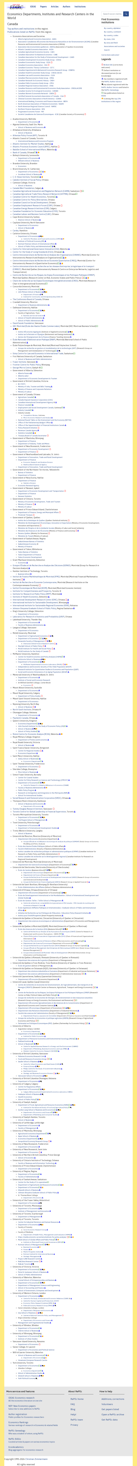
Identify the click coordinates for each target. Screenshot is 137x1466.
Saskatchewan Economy (27, 544)
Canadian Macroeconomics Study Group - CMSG (36, 78)
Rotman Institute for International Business (38, 1254)
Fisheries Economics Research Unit (31, 1056)
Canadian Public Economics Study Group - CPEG (36, 83)
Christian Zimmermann (36, 1459)
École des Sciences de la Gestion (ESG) (33, 929)
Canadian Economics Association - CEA (32, 65)
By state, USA (109, 39)
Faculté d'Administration (27, 849)
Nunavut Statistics (25, 496)
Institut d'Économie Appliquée (29, 332)
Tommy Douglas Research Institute (28, 809)
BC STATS (21, 384)
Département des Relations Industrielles (33, 1011)
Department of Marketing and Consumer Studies (40, 1115)
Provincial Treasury (25, 515)
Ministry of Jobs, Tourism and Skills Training (34, 387)
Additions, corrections (113, 1399)
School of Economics (26, 1158)
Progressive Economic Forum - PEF (31, 112)
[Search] (126, 13)
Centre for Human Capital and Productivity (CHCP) (41, 1301)
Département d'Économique (29, 1008)
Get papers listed (110, 1409)
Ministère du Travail (25, 536)
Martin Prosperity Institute (32, 1252)
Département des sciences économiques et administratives (40, 921)
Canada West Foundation (23, 188)
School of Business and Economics (31, 127)
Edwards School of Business (28, 1190)
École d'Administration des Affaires (31, 887)
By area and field (111, 43)
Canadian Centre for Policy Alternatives (30, 200)
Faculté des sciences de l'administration (33, 1013)
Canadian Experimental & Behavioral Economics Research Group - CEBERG (46, 70)
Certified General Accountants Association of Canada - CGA (41, 96)
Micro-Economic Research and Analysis (37, 418)
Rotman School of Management (30, 1245)
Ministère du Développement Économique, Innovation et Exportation (44, 523)
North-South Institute (22, 710)
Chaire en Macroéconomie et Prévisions (37, 941)
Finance (26, 1249)
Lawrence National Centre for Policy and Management (42, 1315)
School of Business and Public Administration (35, 359)
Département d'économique (33, 872)
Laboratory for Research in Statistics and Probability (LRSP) (38, 617)
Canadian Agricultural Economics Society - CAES (36, 52)
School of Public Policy (26, 1099)
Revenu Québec (24, 533)
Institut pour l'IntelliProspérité (29, 916)
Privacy (74, 1425)
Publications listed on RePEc (21, 32)
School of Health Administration (30, 318)
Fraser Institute (19, 362)
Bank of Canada (19, 152)
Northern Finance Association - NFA (31, 109)
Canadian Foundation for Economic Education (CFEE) (35, 211)
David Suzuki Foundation (23, 323)
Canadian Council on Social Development (30, 203)
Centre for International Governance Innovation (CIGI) (36, 249)
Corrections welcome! (110, 55)
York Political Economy (26, 1378)
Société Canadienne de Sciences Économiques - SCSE (38, 114)
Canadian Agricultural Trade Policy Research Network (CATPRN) (40, 194)
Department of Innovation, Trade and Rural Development (40, 457)
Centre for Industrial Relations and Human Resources (38, 1222)
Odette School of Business (28, 1331)
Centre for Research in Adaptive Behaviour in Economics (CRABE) (46, 785)
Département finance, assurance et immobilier (39, 1016)
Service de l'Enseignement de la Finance (33, 337)
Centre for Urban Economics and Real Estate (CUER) (41, 1064)
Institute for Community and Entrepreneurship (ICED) (42, 297)
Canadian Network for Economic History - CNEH (36, 81)
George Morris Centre (22, 368)
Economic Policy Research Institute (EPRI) (37, 1303)
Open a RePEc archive (113, 1414)
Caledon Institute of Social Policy (27, 180)
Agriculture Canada (25, 397)
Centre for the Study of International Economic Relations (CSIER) (45, 1298)
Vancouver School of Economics (30, 1076)
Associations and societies (114, 46)
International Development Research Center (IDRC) (35, 600)
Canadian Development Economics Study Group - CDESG (39, 60)
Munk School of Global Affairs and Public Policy (36, 1240)
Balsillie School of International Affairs (29, 150)
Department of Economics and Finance (37, 1112)
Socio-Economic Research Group (35, 1230)
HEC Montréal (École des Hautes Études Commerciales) (36, 326)
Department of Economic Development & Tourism (37, 379)
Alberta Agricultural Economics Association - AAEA (37, 39)
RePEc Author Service (113, 81)
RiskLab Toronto (24, 1264)
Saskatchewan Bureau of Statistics (31, 541)
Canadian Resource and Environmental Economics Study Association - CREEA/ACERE (50, 88)
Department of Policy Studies (29, 696)
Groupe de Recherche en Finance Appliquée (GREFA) (41, 882)
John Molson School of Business (30, 292)
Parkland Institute (24, 1041)
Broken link (108, 65)
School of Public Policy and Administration (34, 246)
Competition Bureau (30, 415)
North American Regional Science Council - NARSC (37, 106)
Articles (54, 6)
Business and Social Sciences (33, 315)
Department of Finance (31, 294)
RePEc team (77, 1419)
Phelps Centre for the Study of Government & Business (42, 1069)
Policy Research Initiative (27, 428)
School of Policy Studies (27, 731)
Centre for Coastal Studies (28, 778)
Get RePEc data (109, 1419)
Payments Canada (20, 718)
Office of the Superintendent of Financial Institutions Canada (41, 425)
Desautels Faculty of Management (31, 641)
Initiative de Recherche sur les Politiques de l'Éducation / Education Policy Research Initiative (53, 913)
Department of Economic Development (33, 449)
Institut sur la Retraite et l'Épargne (31, 334)
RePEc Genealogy (111, 90)
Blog (73, 1409)
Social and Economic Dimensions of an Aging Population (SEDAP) (43, 672)
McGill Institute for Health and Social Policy (34, 649)
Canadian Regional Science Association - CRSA (35, 86)
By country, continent (112, 32)
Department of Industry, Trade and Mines (33, 444)
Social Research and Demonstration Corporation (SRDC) (37, 798)
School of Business (25, 133)
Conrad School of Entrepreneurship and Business (36, 1280)
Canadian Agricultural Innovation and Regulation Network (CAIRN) (41, 191)
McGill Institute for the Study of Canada (33, 651)
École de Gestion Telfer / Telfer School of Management (40, 901)
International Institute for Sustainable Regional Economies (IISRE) (41, 605)
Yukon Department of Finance (29, 555)
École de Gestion (24, 870)
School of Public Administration (30, 321)
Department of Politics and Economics (32, 740)
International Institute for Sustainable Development (35, 602)
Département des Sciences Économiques (37, 943)
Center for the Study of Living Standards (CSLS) (33, 252)
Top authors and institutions (20, 28)
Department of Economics (28, 122)
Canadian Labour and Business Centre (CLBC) (32, 214)
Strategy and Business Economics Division (38, 1073)
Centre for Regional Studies (28, 751)
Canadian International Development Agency (35, 402)
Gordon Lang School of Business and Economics (36, 1110)
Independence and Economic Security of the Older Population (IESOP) (44, 667)
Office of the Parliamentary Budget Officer (34, 423)
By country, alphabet (112, 28)
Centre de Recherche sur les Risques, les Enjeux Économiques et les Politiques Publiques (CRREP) (54, 275)
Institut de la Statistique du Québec (31, 520)
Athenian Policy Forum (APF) (25, 135)
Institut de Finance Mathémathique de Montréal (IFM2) (36, 577)
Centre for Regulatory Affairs (29, 1087)
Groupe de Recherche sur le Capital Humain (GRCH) (41, 945)
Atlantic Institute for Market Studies (28, 144)
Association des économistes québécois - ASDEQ (36, 47)
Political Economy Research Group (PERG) (38, 1305)
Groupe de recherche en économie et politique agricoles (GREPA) (43, 1018)
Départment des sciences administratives (33, 974)
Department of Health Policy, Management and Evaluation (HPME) (47, 1235)
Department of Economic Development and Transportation (41, 491)
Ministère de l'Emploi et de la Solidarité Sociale (36, 528)
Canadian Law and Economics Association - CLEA (36, 75)
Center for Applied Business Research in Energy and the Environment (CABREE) (50, 1046)
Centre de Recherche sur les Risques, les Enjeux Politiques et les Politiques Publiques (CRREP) (54, 993)
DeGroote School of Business (29, 659)
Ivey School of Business (27, 1313)
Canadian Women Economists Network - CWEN (36, 93)
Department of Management (29, 1217)
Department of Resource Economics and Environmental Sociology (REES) (46, 1039)
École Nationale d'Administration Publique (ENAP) (34, 340)
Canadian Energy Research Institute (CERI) (31, 208)
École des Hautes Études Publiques (31, 846)
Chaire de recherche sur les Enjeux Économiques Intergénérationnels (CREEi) (45, 281)
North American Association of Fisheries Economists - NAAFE (41, 104)
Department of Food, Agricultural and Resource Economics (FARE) (43, 1105)
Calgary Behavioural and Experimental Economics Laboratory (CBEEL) (48, 1092)
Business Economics (30, 1247)
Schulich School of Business (28, 1376)
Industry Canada (24, 410)
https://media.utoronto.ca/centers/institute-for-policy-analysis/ (42, 1237)
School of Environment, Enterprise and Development (38, 1291)
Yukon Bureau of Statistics (28, 552)
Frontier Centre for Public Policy (27, 365)
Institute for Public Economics (33, 1036)
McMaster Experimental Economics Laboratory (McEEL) (42, 664)
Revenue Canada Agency (27, 430)
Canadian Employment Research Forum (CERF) (33, 205)
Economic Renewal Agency (28, 486)
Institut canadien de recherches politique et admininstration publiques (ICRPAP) (48, 852)
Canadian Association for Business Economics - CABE (38, 55)
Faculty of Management (27, 1128)
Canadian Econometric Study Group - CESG (34, 62)
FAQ (73, 1404)
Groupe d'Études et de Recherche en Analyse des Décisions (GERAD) (42, 565)
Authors (66, 6)
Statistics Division (29, 483)
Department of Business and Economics (37, 1310)
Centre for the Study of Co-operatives (32, 1182)
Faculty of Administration (27, 1177)
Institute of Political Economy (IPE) (31, 241)
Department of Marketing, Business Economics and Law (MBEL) (45, 1049)
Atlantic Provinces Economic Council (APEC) (31, 147)
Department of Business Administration (33, 305)
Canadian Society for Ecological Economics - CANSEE (38, 91)
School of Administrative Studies (30, 1373)
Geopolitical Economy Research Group (33, 1141)
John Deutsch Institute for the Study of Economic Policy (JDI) (41, 726)
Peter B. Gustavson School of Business (32, 1272)
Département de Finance (32, 875)
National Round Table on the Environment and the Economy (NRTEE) (44, 420)
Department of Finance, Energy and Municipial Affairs (38, 512)
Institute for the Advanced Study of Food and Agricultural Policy (45, 1107)
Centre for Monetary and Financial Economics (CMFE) (42, 239)
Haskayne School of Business (29, 1094)
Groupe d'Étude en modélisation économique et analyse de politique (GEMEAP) (51, 841)
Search (107, 50)
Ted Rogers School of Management (32, 820)
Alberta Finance (24, 373)
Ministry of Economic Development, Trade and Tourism (39, 502)
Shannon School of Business (28, 220)
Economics (22, 166)
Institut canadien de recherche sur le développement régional (42, 857)
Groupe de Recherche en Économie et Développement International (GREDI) (50, 877)
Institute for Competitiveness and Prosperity (32, 591)
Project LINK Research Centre (29, 1259)
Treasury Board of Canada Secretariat (32, 436)
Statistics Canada (24, 433)
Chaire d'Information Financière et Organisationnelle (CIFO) (44, 936)
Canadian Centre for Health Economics (29, 197)
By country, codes (111, 35)
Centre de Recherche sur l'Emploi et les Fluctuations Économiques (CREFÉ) (49, 931)
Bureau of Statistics (25, 472)
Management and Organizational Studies (34, 1323)
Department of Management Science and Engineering (39, 1285)
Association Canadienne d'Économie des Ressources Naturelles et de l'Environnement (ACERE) (54, 42)
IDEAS (33, 6)
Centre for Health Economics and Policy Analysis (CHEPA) (40, 657)
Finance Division (29, 1066)
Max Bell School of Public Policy (30, 646)
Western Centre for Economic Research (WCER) (39, 1051)
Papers (43, 6)
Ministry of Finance (25, 504)
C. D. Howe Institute (21, 177)
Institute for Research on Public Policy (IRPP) (32, 594)
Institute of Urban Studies (27, 1339)
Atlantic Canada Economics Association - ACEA (35, 49)
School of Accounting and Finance (31, 1288)
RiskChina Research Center (28, 1261)
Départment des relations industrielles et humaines (38, 971)
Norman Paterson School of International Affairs (36, 244)
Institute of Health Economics (25, 597)
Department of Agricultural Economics (33, 636)
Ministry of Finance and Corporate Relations (35, 389)
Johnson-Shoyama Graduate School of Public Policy (34, 608)
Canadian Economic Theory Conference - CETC (36, 68)
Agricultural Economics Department (31, 1134)
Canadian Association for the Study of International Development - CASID (46, 57)
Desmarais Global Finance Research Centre (38, 643)
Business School (24, 574)
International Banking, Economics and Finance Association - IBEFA (43, 101)
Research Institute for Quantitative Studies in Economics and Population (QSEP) (48, 669)
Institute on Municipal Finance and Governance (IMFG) (42, 1242)
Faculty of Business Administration (31, 625)
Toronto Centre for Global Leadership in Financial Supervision (39, 812)
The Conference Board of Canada (27, 299)
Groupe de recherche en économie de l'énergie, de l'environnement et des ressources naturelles (55, 998)
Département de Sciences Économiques (33, 865)
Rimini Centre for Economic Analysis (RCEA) (31, 734)
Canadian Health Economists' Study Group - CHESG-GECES (40, 73)
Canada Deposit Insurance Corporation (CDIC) (35, 400)
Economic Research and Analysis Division (38, 462)
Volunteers (107, 1404)
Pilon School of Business (27, 772)
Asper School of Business (27, 1136)
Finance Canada (24, 405)
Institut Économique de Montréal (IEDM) (30, 588)
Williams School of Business (28, 161)
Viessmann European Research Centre (32, 1360)
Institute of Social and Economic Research (34, 680)
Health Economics (25, 1097)
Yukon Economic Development (30, 557)
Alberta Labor (23, 376)
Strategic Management (31, 1256)
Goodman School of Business (29, 174)
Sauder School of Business (28, 1062)
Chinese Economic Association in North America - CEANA (39, 99)
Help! (73, 1414)
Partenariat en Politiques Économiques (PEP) (35, 1023)
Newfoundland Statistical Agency (35, 464)
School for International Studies (30, 795)
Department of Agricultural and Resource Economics (38, 1185)
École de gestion (24, 966)
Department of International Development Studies (37, 828)
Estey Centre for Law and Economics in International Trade (38, 353)
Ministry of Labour (25, 392)
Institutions (80, 6)
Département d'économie (28, 839)
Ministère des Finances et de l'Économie (33, 531)
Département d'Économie (28, 893)
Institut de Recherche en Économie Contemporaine (35, 582)
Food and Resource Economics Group (32, 1059)
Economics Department (27, 724)
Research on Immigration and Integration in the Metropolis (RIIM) (43, 793)
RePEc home (77, 1399)
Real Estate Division (30, 1071)
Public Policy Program (26, 790)
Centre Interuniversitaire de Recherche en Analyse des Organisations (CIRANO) (47, 255)
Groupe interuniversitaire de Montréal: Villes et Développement (45, 953)
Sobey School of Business (27, 759)
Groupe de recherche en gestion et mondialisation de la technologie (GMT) (47, 348)
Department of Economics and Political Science (36, 1350)
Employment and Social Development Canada (36, 408)
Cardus (16, 231)
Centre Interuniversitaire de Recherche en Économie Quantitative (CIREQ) (45, 261)
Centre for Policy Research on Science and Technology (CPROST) (43, 780)
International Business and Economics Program (36, 141)
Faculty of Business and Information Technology (36, 1163)
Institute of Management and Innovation (33, 1211)
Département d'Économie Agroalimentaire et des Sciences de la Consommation (49, 1003)
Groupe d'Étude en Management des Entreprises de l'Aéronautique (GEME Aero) (51, 948)
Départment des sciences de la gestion (33, 960)
